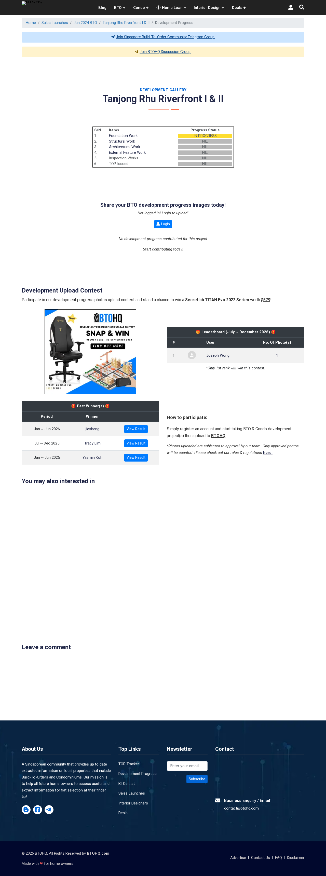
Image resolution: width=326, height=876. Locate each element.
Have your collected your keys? (197, 475)
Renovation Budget (186, 452)
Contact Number (92, 452)
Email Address (182, 430)
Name (83, 430)
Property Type (90, 475)
